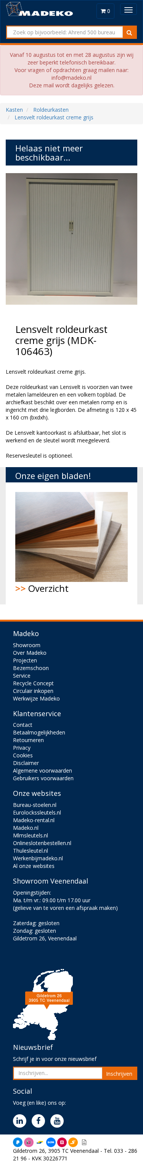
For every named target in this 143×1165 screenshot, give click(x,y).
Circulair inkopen (33, 690)
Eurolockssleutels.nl (37, 812)
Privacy (22, 747)
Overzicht (42, 588)
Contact (22, 724)
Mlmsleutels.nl (30, 835)
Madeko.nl (26, 827)
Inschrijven (119, 1073)
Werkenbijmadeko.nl (38, 858)
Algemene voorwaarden (42, 770)
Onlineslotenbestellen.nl (42, 843)
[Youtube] (58, 1121)
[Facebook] (40, 1121)
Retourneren (28, 740)
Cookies (23, 755)
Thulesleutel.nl (30, 850)
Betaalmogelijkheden (39, 732)
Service (22, 675)
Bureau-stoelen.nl (34, 804)
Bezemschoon (31, 668)
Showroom (26, 645)
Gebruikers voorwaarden (43, 778)
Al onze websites (34, 865)
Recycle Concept (33, 683)
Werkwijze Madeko (36, 698)
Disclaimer (26, 762)
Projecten (25, 660)
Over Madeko (30, 652)
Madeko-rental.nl (34, 820)
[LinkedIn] (21, 1121)
